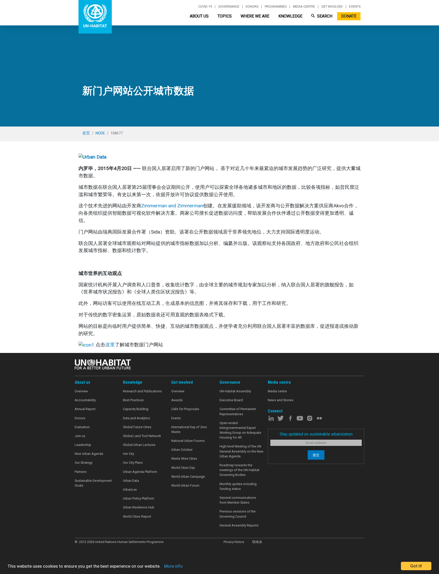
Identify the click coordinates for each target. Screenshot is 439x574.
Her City (128, 454)
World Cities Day (183, 468)
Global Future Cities (137, 427)
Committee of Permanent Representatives (238, 411)
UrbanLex (130, 489)
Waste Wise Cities (184, 458)
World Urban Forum (185, 485)
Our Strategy (83, 462)
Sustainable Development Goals (93, 483)
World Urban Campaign (188, 476)
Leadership (83, 445)
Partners (81, 472)
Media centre (304, 6)
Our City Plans (133, 462)
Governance (228, 6)
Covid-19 (205, 6)
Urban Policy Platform (138, 498)
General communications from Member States (238, 500)
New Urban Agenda (89, 454)
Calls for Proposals (185, 409)
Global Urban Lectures (139, 445)
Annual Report (85, 409)
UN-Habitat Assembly (235, 391)
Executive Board (231, 400)
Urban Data (131, 481)
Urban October (182, 450)
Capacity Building (135, 409)
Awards (177, 400)
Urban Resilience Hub (138, 507)
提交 (316, 455)
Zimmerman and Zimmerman (172, 206)
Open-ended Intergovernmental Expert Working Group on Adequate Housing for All (240, 430)
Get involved (332, 6)
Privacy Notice (234, 542)
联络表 (257, 542)
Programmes (276, 6)
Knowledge (290, 16)
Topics (224, 16)
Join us (80, 436)
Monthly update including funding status (238, 486)
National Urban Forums (188, 441)
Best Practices (133, 400)
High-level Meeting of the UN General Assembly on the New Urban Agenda (241, 451)
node (100, 133)
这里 (110, 345)
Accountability (85, 400)
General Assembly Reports (239, 525)
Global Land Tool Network (142, 436)
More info (173, 566)
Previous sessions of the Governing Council (238, 513)
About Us (199, 16)
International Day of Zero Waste (189, 429)
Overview (81, 391)
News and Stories (280, 400)
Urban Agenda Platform (140, 472)
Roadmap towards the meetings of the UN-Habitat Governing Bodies (239, 470)
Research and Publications (142, 391)
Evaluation (82, 427)
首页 (86, 133)
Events (354, 6)
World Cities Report (137, 516)
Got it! (416, 565)
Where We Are (255, 16)
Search (324, 16)
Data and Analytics (136, 418)
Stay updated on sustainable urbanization (316, 434)
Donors (252, 6)
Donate (348, 16)
